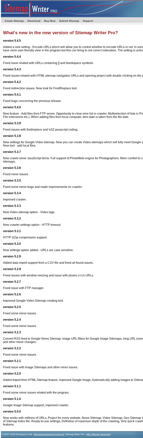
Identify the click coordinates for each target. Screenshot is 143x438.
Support (88, 20)
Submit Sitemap (69, 20)
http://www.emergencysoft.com (49, 434)
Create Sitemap (14, 20)
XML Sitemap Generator (98, 434)
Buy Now (49, 20)
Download (34, 20)
